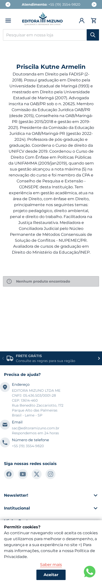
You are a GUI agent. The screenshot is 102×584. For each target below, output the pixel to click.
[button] (8, 20)
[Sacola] (93, 20)
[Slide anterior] (3, 358)
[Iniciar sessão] (82, 20)
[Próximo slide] (99, 358)
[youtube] (23, 474)
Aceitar (51, 574)
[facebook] (9, 474)
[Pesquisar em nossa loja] (93, 35)
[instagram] (50, 474)
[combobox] (51, 35)
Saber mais (51, 564)
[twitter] (37, 474)
